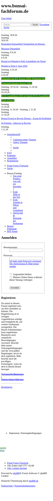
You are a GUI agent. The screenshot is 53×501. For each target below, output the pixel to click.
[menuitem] (24, 139)
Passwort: (8, 255)
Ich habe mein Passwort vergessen (25, 261)
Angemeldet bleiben (22, 274)
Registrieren (6, 387)
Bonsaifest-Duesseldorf (12, 44)
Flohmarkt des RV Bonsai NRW (16, 78)
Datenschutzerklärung (12, 379)
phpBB (16, 473)
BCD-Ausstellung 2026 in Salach (17, 96)
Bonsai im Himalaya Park (13, 61)
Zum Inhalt (6, 18)
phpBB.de (33, 481)
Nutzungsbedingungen (12, 374)
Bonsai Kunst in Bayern (12, 118)
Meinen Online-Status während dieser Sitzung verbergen (25, 278)
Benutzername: (11, 247)
